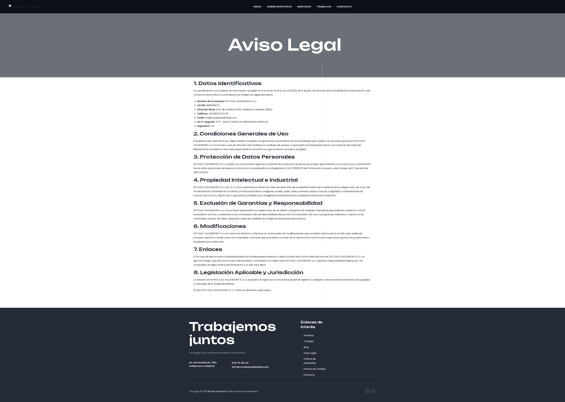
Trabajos (324, 6)
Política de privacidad (310, 361)
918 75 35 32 (240, 363)
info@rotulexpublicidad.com (220, 117)
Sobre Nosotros (279, 6)
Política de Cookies (314, 369)
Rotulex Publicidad (217, 391)
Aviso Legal (310, 353)
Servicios (304, 6)
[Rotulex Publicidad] (26, 6)
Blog (306, 347)
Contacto (344, 6)
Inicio (257, 6)
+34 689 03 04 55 (218, 113)
